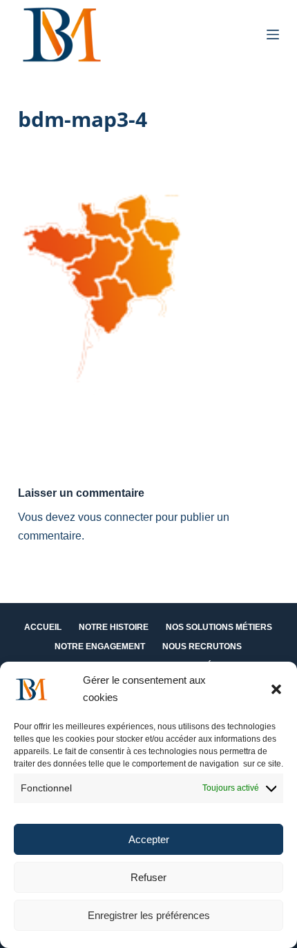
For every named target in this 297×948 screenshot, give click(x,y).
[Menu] (273, 34)
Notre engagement (100, 646)
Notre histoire (113, 627)
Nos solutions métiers (219, 627)
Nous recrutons (202, 646)
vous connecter (115, 517)
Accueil (42, 627)
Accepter (148, 839)
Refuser (148, 877)
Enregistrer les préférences (149, 915)
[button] (276, 689)
